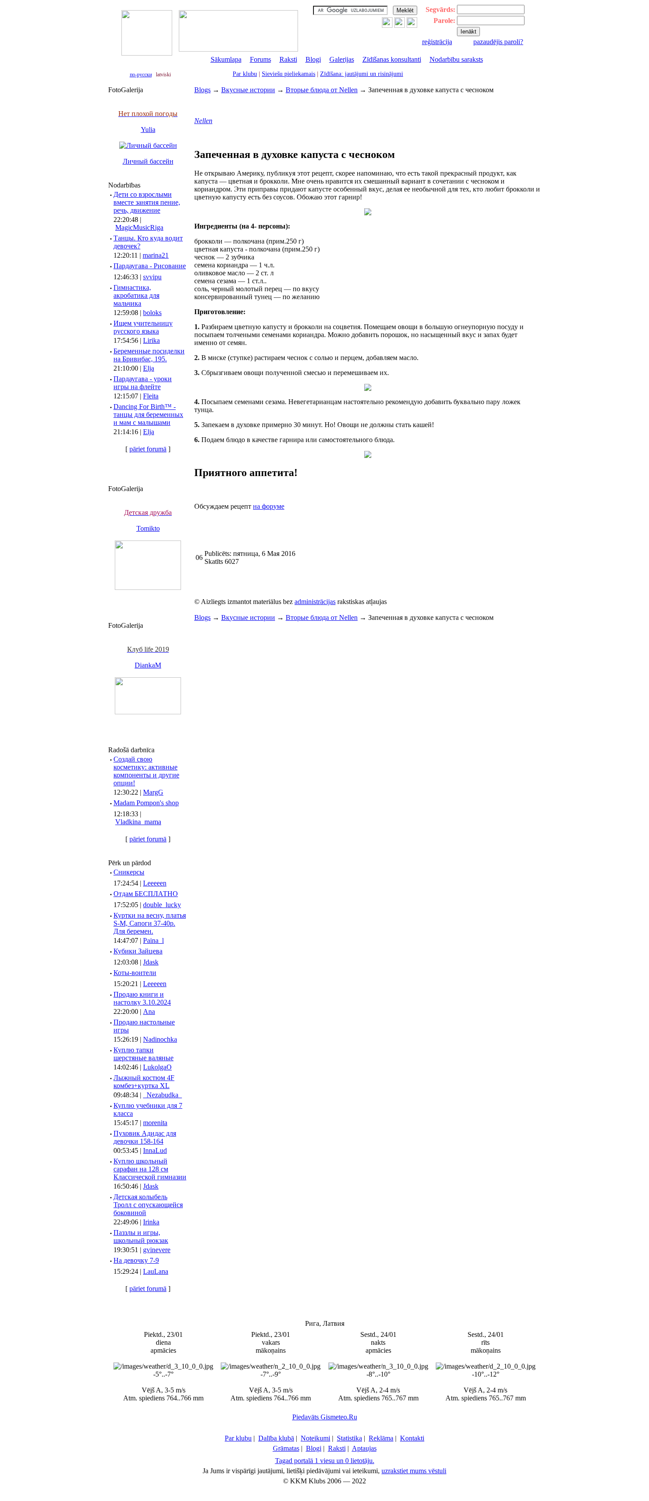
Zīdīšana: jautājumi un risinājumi (361, 74)
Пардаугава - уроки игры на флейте (142, 382)
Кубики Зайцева (137, 951)
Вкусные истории (248, 90)
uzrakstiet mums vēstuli (413, 1471)
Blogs (202, 90)
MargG (153, 792)
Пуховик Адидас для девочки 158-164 (144, 1137)
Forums (260, 59)
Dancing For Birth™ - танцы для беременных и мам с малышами (148, 414)
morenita (155, 1122)
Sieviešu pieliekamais (288, 74)
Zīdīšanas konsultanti (391, 59)
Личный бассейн (148, 161)
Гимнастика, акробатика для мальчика (136, 295)
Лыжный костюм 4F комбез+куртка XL (143, 1081)
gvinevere (156, 1249)
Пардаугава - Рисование (149, 266)
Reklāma (381, 1438)
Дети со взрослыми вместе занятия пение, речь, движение (146, 202)
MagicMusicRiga (139, 227)
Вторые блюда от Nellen (322, 90)
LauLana (155, 1271)
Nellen (203, 120)
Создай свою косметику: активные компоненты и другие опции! (146, 771)
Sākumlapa (226, 59)
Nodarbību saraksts (456, 59)
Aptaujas (364, 1448)
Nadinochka (160, 1039)
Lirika (151, 340)
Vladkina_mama (138, 822)
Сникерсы (128, 872)
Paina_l (153, 940)
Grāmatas (286, 1448)
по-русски (141, 74)
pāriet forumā (147, 449)
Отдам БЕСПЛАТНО (145, 893)
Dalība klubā (276, 1438)
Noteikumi (315, 1438)
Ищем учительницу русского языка (143, 327)
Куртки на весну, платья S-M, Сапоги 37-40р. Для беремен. (149, 923)
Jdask (150, 962)
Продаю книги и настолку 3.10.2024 (142, 998)
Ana (149, 1011)
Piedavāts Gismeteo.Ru (324, 1417)
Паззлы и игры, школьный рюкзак (140, 1236)
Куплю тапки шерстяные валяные (143, 1054)
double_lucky (162, 904)
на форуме (268, 506)
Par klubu (245, 74)
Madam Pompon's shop (146, 803)
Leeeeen (154, 883)
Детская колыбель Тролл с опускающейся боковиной (148, 1204)
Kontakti (412, 1438)
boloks (152, 312)
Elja (148, 368)
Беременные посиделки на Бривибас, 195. (149, 355)
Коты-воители (134, 972)
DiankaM (148, 665)
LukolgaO (157, 1067)
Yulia (148, 129)
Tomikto (148, 528)
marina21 (156, 255)
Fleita (150, 396)
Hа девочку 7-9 (136, 1260)
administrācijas (315, 601)
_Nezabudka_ (162, 1095)
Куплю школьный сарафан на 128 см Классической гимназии (149, 1169)
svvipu (152, 277)
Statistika (349, 1438)
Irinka (151, 1222)
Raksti (288, 59)
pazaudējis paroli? (498, 41)
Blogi (313, 59)
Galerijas (341, 59)
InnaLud (155, 1150)
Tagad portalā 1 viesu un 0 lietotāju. (324, 1460)
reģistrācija (437, 41)
